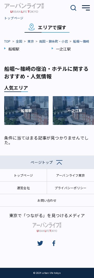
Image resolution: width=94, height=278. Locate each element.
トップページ (13, 18)
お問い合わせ (46, 200)
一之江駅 (63, 48)
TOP (7, 41)
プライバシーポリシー (70, 188)
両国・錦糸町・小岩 (53, 41)
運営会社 (23, 188)
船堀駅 (14, 48)
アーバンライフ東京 (70, 175)
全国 (19, 41)
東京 (30, 41)
